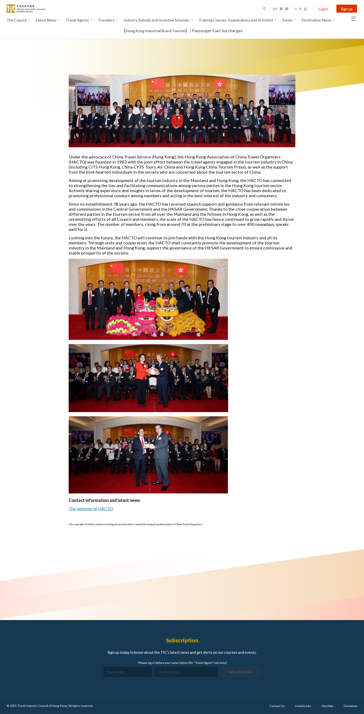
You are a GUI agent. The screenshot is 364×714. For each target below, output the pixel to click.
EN (275, 9)
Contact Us (277, 706)
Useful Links (303, 706)
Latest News (46, 20)
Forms (287, 20)
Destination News (317, 20)
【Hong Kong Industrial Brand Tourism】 (155, 30)
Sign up (347, 9)
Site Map (327, 706)
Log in (323, 9)
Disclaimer (350, 706)
